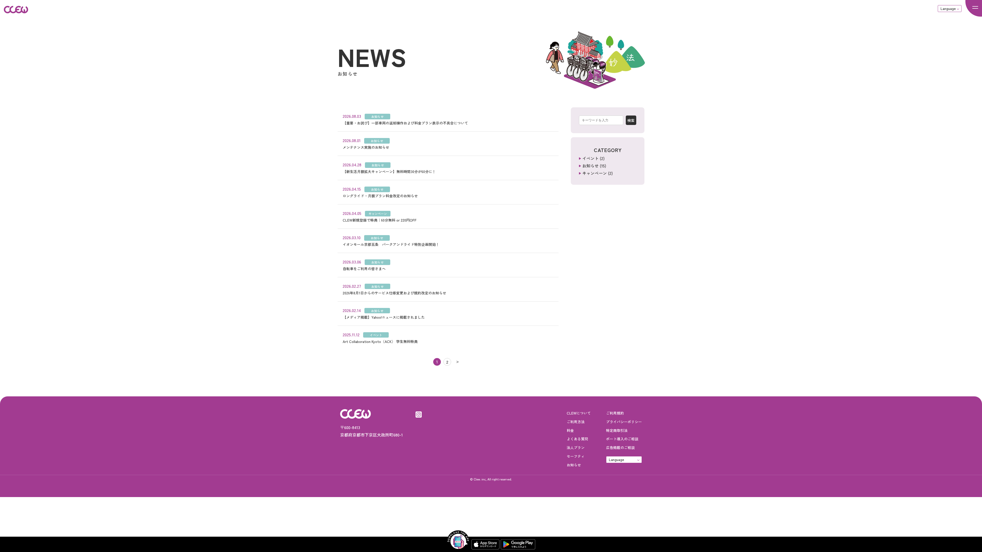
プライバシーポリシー (624, 421)
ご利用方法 (576, 421)
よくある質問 (577, 438)
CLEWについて (579, 413)
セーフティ (576, 456)
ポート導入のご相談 (622, 438)
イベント (590, 158)
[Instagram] (419, 413)
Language (948, 8)
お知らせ (590, 166)
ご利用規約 (615, 413)
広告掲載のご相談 (620, 447)
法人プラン (576, 447)
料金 (570, 430)
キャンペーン (594, 173)
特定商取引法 (617, 430)
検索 (630, 120)
